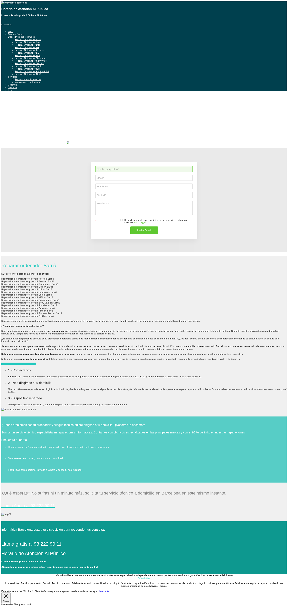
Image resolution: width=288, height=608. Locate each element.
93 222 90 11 (6, 24)
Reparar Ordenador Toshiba (29, 63)
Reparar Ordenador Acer (28, 39)
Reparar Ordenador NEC (28, 74)
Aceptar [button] (94, 591)
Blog (10, 90)
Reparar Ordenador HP (27, 47)
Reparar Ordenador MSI (27, 55)
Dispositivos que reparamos (21, 37)
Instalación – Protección (27, 82)
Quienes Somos (16, 34)
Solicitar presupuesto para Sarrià (18, 364)
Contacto (12, 87)
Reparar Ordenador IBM (27, 68)
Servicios (12, 77)
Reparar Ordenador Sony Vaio (31, 60)
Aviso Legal (144, 578)
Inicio (10, 31)
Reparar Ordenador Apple (28, 66)
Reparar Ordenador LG (27, 52)
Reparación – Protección (28, 79)
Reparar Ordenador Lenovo (29, 50)
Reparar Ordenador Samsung (30, 58)
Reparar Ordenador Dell (27, 44)
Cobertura (12, 85)
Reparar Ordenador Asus (28, 42)
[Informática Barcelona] (14, 2)
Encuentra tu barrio (14, 440)
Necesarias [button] (7, 604)
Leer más (104, 591)
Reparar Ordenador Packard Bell (32, 71)
